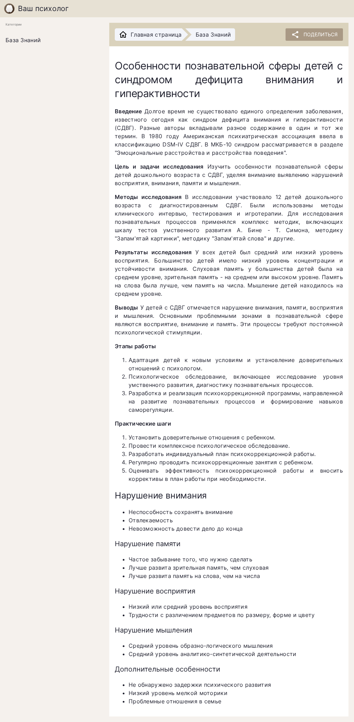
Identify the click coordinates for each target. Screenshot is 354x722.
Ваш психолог (43, 8)
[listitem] (52, 40)
